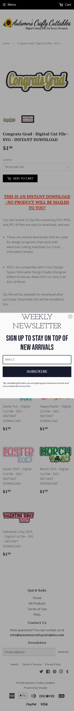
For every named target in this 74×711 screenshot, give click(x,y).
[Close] (70, 316)
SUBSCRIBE (37, 371)
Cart (67, 4)
